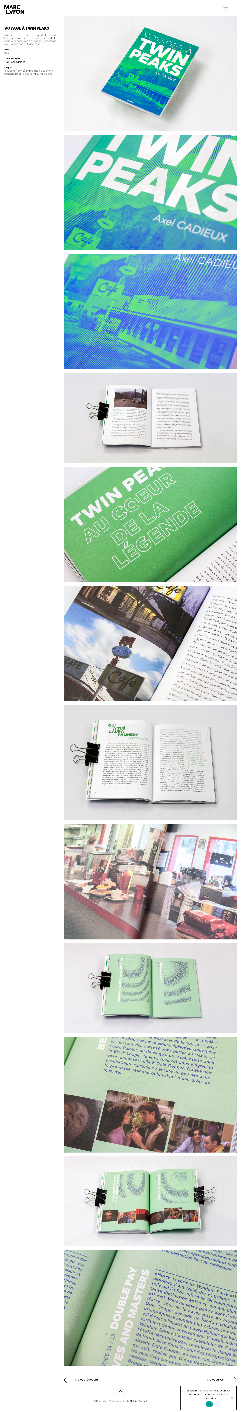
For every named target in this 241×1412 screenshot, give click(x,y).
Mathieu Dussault (138, 1401)
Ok (209, 1404)
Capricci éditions (14, 62)
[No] (231, 1398)
